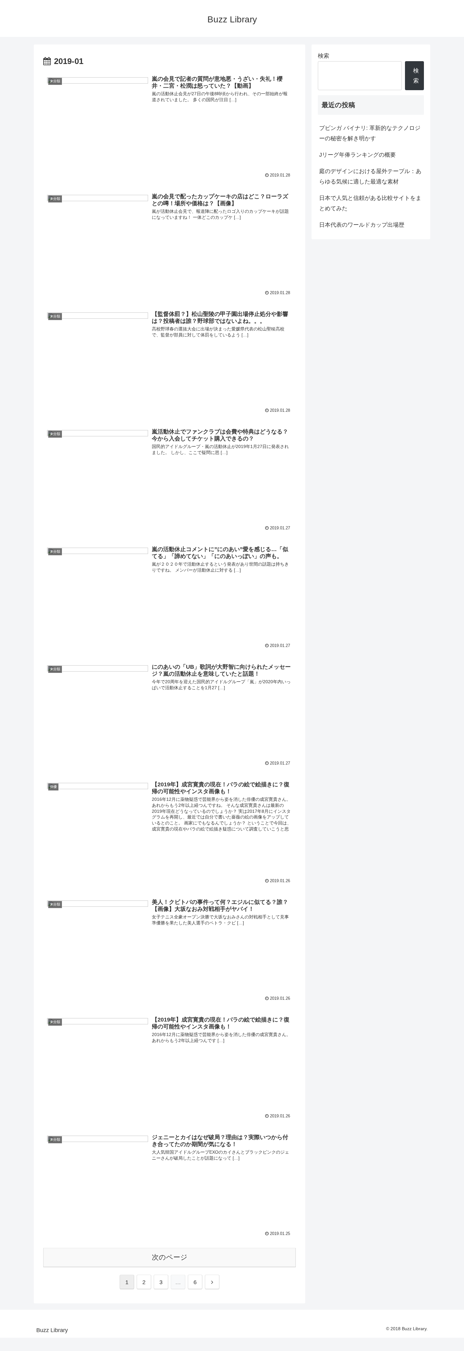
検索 (323, 56)
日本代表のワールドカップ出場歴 (361, 225)
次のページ (169, 1257)
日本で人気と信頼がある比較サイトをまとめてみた (370, 203)
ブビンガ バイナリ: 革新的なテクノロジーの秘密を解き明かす (369, 133)
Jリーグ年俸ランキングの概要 (357, 155)
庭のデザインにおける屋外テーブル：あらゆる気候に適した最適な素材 (370, 176)
